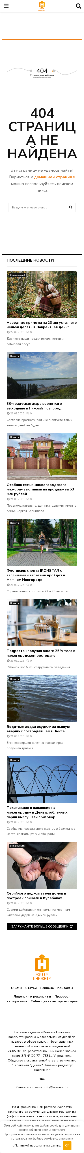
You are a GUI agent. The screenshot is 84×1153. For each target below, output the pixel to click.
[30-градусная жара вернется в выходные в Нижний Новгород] (42, 375)
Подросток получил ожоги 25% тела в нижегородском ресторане (41, 653)
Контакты (65, 988)
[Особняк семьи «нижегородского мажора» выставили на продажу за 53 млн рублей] (42, 456)
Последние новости (30, 260)
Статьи (31, 988)
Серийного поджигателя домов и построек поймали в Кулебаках (36, 896)
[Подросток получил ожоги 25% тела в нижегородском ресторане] (42, 622)
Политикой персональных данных (38, 1146)
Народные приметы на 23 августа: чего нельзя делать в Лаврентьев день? (42, 325)
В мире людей (17, 275)
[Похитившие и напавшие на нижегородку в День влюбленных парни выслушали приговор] (42, 779)
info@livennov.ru (56, 1087)
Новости (14, 356)
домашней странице (54, 177)
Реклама (47, 988)
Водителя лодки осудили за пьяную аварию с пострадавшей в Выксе (38, 729)
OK (67, 1146)
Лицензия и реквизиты (32, 996)
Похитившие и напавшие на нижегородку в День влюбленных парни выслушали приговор (37, 812)
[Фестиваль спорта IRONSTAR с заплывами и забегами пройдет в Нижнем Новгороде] (42, 542)
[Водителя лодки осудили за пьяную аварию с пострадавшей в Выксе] (42, 698)
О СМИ (16, 988)
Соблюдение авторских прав (54, 1001)
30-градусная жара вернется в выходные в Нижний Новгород (34, 406)
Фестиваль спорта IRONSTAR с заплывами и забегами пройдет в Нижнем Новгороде (36, 575)
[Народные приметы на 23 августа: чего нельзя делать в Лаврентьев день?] (42, 294)
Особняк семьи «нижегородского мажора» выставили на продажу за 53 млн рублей (40, 489)
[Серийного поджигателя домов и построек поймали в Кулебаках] (42, 865)
